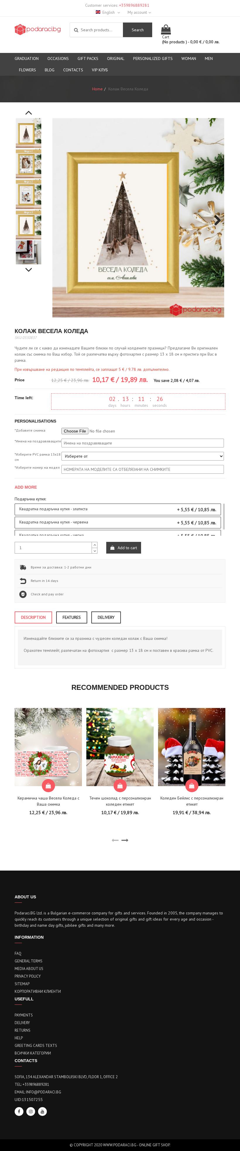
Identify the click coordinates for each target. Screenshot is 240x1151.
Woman (188, 58)
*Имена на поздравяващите (38, 441)
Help (19, 1037)
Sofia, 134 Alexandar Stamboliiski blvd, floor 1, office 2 (66, 1076)
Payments (24, 1015)
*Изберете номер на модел (37, 467)
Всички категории (33, 1053)
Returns (22, 1030)
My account (137, 12)
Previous (28, 109)
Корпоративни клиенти (38, 991)
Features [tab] (72, 617)
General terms (28, 961)
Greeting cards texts (36, 1045)
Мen (209, 58)
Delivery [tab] (106, 617)
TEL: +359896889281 (32, 1084)
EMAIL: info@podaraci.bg (38, 1092)
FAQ (18, 953)
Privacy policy (28, 976)
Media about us (29, 968)
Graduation (27, 58)
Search (138, 29)
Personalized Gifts (153, 58)
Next (28, 267)
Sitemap (22, 983)
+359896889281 (134, 5)
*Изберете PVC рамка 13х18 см (38, 457)
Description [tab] (33, 617)
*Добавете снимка (30, 430)
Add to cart (126, 547)
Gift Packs (88, 58)
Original (115, 58)
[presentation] (115, 840)
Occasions (58, 58)
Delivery (22, 1022)
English (109, 12)
